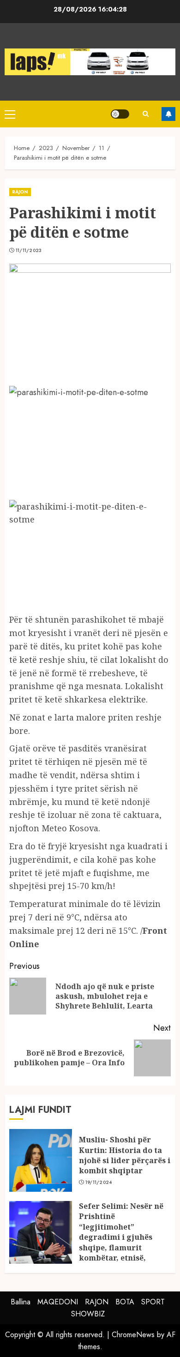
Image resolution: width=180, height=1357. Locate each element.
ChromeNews (133, 1334)
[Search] (145, 114)
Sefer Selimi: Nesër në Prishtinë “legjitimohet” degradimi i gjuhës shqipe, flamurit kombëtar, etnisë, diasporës (121, 1237)
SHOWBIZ (88, 1314)
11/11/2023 (29, 250)
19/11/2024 (98, 1182)
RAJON (20, 191)
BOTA (124, 1302)
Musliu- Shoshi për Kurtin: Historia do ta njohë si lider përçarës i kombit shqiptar (124, 1155)
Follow (168, 114)
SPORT (153, 1302)
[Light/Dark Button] (120, 114)
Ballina (20, 1302)
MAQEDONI (57, 1302)
